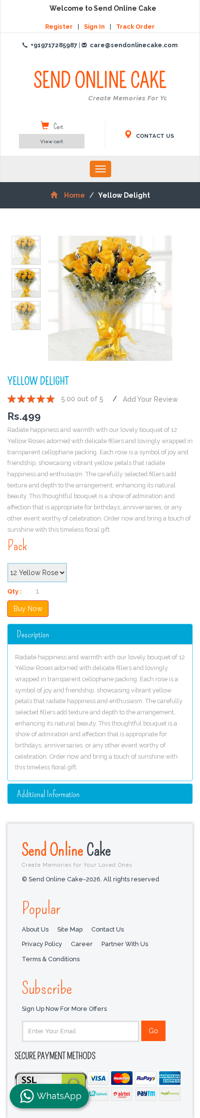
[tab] (100, 634)
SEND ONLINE (100, 85)
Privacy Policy (42, 944)
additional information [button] (48, 794)
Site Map (70, 929)
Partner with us (124, 944)
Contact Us (107, 929)
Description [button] (33, 634)
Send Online (77, 853)
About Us (35, 929)
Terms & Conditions (51, 959)
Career (82, 944)
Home (74, 195)
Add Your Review (150, 399)
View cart (51, 141)
